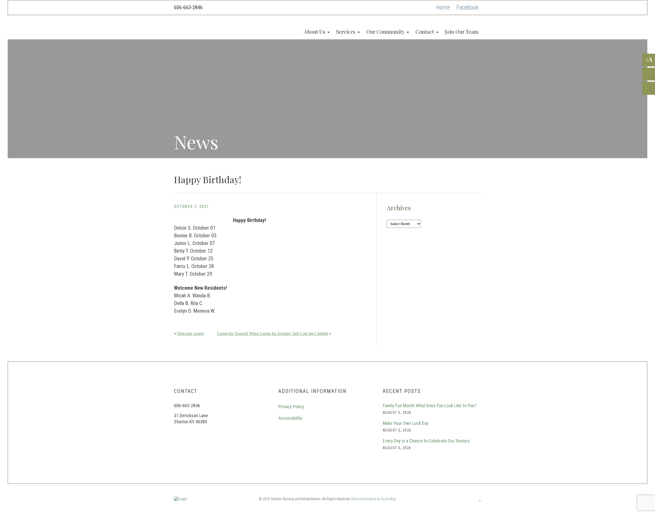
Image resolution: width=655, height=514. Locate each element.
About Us (314, 31)
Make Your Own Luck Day (406, 423)
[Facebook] (467, 7)
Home (443, 7)
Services (345, 31)
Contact (425, 31)
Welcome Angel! (190, 333)
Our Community (385, 31)
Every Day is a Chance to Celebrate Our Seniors (426, 440)
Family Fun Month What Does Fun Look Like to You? (429, 405)
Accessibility (290, 418)
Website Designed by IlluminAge (373, 499)
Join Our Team (461, 31)
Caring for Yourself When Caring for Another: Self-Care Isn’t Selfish (272, 333)
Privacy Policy (291, 406)
